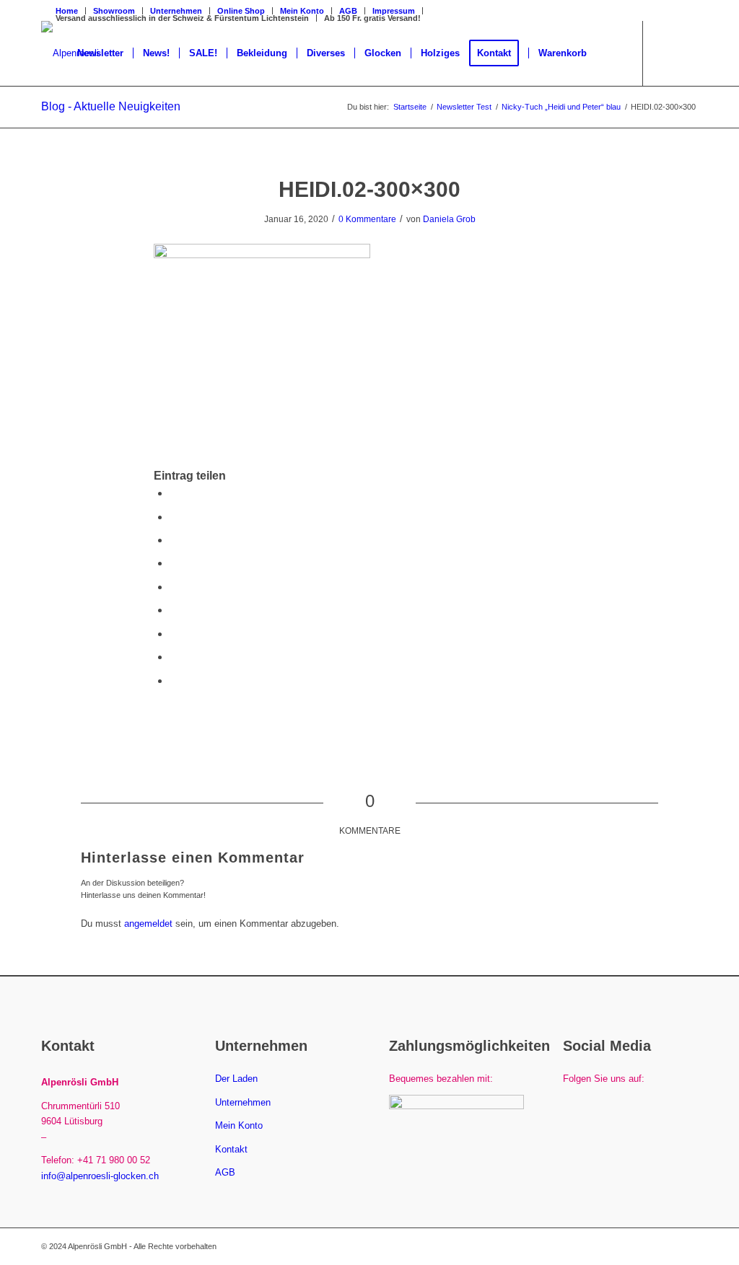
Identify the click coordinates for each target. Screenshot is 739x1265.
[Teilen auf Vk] (174, 633)
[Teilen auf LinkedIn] (174, 587)
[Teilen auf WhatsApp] (174, 540)
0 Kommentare (367, 219)
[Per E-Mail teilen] (174, 680)
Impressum (393, 10)
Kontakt (231, 1149)
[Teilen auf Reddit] (174, 657)
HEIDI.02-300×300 (369, 189)
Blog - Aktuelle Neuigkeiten (110, 106)
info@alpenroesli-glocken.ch (100, 1176)
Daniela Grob (449, 219)
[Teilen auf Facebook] (174, 493)
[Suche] (610, 53)
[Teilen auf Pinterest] (174, 563)
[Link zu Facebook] (665, 52)
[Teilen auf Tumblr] (174, 610)
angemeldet (148, 923)
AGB (348, 10)
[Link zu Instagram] (687, 52)
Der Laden (236, 1078)
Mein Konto (239, 1125)
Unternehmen (243, 1102)
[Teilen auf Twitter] (174, 517)
